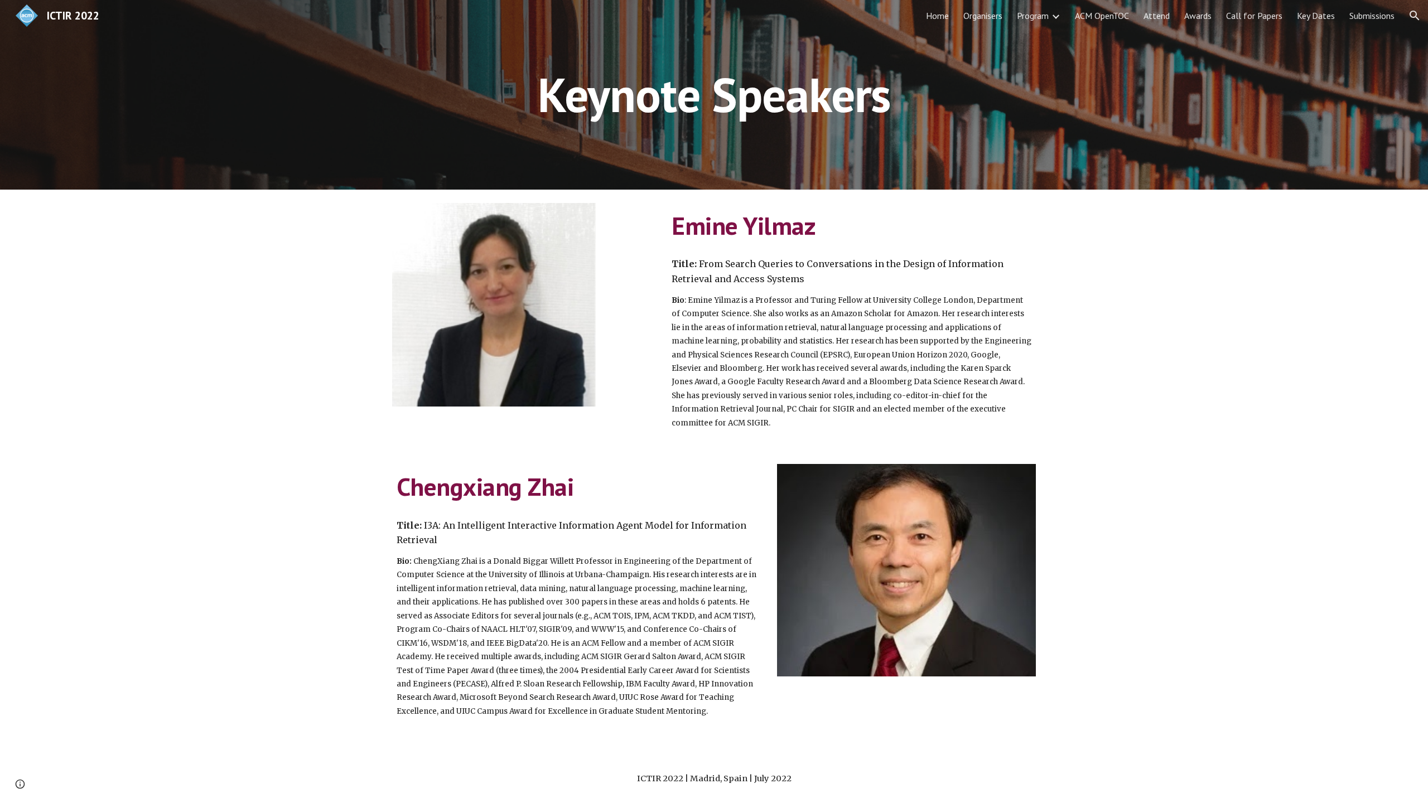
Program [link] (1033, 15)
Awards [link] (1198, 15)
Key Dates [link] (1316, 15)
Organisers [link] (982, 15)
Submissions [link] (1372, 15)
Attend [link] (1157, 15)
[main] (714, 94)
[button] (1414, 15)
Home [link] (937, 15)
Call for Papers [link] (1254, 15)
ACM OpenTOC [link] (1102, 15)
